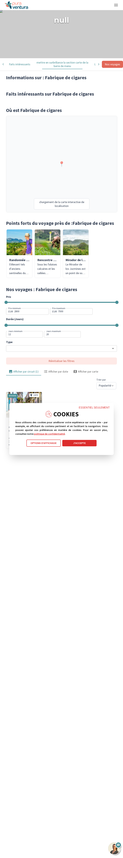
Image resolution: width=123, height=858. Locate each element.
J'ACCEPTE (79, 443)
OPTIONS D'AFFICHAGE (44, 443)
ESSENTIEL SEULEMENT (94, 407)
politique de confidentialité (49, 433)
